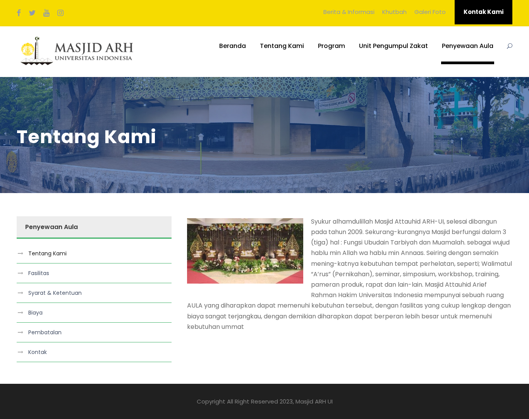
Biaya (35, 312)
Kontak (37, 352)
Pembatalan (45, 332)
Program (331, 45)
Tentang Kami (282, 45)
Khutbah (394, 12)
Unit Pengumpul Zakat (393, 45)
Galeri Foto (430, 12)
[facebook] (19, 13)
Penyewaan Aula (467, 45)
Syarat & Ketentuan (55, 293)
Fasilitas (38, 273)
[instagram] (60, 13)
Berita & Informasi (348, 12)
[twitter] (32, 13)
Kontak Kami (483, 12)
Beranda (232, 45)
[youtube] (46, 13)
